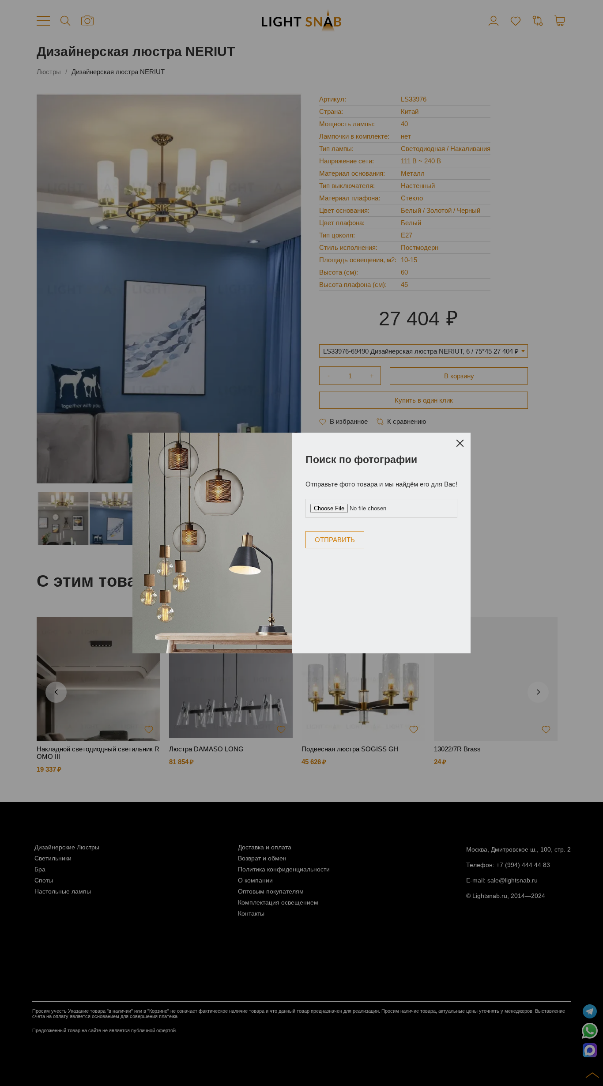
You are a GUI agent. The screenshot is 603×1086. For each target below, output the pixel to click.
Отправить (335, 539)
